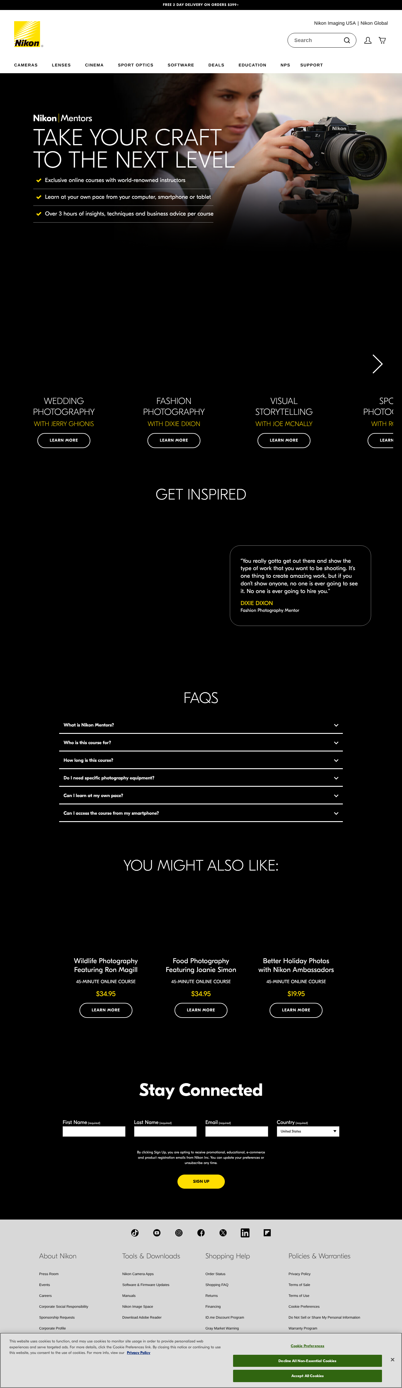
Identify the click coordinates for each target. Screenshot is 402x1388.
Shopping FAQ (216, 1285)
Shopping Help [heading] (227, 1256)
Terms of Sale (299, 1285)
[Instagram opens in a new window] (179, 1232)
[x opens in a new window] (223, 1232)
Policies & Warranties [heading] (319, 1256)
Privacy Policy (300, 1274)
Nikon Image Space (137, 1307)
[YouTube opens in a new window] (156, 1232)
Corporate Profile (52, 1328)
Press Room (49, 1274)
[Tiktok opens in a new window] (134, 1232)
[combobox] (322, 40)
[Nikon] (29, 28)
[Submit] (347, 40)
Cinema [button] (94, 65)
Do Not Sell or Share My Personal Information (324, 1317)
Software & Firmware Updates (146, 1285)
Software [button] (181, 65)
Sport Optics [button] (136, 65)
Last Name (153, 1122)
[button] (30, 5)
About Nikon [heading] (58, 1256)
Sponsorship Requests (57, 1317)
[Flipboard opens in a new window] (267, 1232)
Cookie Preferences (304, 1307)
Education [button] (253, 65)
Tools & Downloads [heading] (151, 1256)
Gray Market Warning (222, 1328)
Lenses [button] (61, 65)
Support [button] (311, 65)
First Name (81, 1122)
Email (218, 1122)
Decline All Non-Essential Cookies (307, 1361)
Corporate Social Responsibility (63, 1307)
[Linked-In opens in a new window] (245, 1232)
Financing (213, 1307)
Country (292, 1122)
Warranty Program (303, 1328)
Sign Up (209, 1181)
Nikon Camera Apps (138, 1274)
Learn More (64, 440)
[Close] (392, 1359)
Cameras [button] (26, 65)
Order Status (215, 1274)
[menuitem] (33, 64)
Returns (211, 1296)
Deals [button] (216, 65)
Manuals (129, 1296)
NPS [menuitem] (285, 65)
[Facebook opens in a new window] (201, 1232)
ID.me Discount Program (224, 1317)
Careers (45, 1296)
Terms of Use (299, 1296)
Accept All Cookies (307, 1376)
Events (44, 1285)
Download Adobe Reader (142, 1317)
